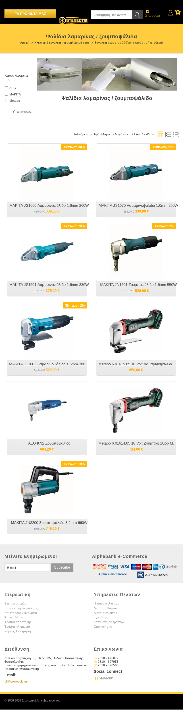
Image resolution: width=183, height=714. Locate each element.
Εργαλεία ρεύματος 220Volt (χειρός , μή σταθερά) (128, 42)
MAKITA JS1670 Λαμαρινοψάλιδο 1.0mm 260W (138, 205)
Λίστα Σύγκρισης (105, 613)
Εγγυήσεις (101, 617)
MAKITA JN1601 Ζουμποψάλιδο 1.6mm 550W (138, 285)
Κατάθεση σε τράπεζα (109, 622)
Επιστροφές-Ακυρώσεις (20, 613)
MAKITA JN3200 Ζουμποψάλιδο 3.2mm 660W (49, 523)
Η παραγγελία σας (106, 603)
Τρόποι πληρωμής (17, 626)
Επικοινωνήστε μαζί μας (21, 608)
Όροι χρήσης (103, 626)
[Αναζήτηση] (137, 14)
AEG (12, 88)
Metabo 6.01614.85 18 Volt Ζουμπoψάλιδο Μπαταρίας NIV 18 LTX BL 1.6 (138, 443)
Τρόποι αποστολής (17, 622)
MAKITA (15, 94)
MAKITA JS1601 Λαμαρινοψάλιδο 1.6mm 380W (49, 285)
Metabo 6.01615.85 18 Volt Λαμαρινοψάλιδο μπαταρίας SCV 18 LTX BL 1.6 (138, 364)
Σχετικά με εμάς (15, 603)
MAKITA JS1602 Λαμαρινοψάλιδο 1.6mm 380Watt (49, 364)
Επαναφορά (24, 111)
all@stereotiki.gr (15, 681)
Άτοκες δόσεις (14, 617)
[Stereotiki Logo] (73, 17)
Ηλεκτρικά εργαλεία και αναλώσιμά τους (61, 42)
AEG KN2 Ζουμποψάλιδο (49, 443)
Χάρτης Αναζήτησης (18, 631)
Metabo (14, 100)
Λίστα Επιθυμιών (105, 608)
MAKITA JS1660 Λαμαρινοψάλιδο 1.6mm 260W (49, 205)
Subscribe (62, 567)
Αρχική (24, 42)
